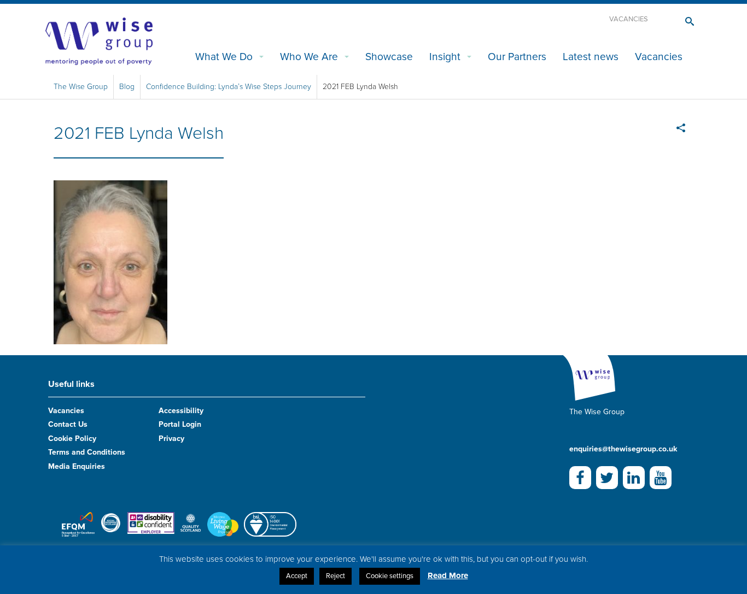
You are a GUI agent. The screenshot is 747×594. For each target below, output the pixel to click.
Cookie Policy (72, 438)
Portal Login (180, 424)
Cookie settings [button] (389, 576)
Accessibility (181, 410)
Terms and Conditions (86, 452)
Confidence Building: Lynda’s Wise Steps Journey (228, 86)
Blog (127, 86)
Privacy (171, 438)
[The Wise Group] (99, 40)
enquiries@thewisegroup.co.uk (623, 449)
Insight (444, 56)
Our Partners (517, 56)
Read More (448, 575)
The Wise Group (81, 86)
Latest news (590, 56)
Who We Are (309, 56)
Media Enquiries (76, 466)
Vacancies (628, 19)
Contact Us (67, 424)
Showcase (389, 56)
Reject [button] (335, 576)
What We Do (224, 56)
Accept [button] (296, 576)
